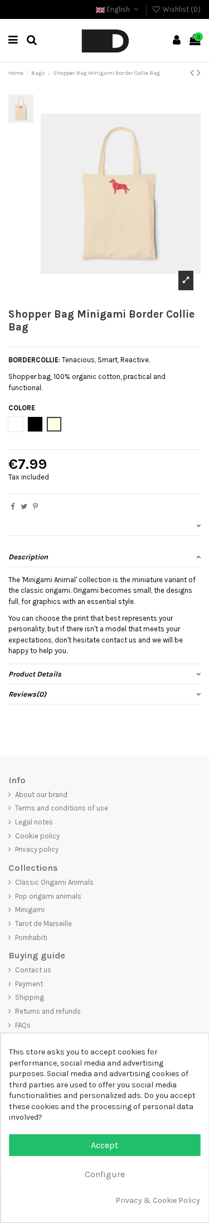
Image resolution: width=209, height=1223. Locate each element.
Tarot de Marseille (43, 923)
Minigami (30, 909)
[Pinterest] (35, 506)
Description (28, 557)
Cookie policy (37, 836)
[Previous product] (193, 72)
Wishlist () (181, 9)
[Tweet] (24, 506)
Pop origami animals (48, 896)
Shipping (29, 997)
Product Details (34, 674)
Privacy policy (37, 849)
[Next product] (199, 72)
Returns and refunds (48, 1011)
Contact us (33, 970)
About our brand (41, 794)
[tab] (104, 526)
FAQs (23, 1025)
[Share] (12, 506)
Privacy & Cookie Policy (157, 1200)
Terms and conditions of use (61, 808)
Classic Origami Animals (54, 882)
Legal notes (34, 822)
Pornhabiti (31, 937)
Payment (29, 984)
